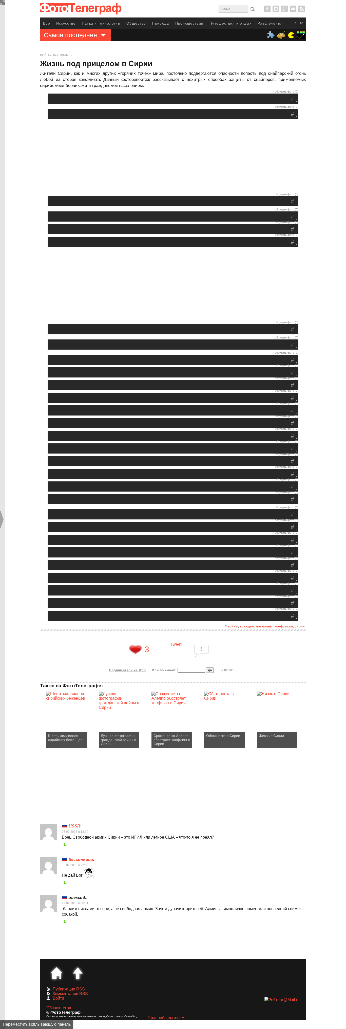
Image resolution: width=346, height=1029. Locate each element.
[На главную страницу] (56, 973)
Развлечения (270, 23)
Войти (58, 998)
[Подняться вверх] (78, 973)
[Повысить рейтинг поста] (135, 649)
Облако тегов (58, 1008)
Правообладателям (166, 1018)
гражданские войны (256, 626)
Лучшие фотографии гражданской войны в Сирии (118, 740)
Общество (136, 23)
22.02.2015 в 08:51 (75, 903)
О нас (299, 23)
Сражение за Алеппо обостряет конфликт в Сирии (171, 740)
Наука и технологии (101, 23)
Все (46, 23)
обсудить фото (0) (286, 91)
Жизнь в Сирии (271, 736)
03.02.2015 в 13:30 (75, 832)
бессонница (81, 859)
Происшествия (189, 23)
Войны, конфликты (56, 55)
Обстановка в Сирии (223, 736)
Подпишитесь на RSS (127, 670)
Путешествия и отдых (230, 23)
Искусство (66, 23)
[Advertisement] (173, 156)
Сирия (300, 626)
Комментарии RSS (70, 993)
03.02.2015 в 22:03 (75, 865)
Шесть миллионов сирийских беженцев (65, 738)
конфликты (284, 626)
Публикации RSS (69, 989)
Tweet (175, 644)
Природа (160, 23)
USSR (74, 826)
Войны (233, 626)
